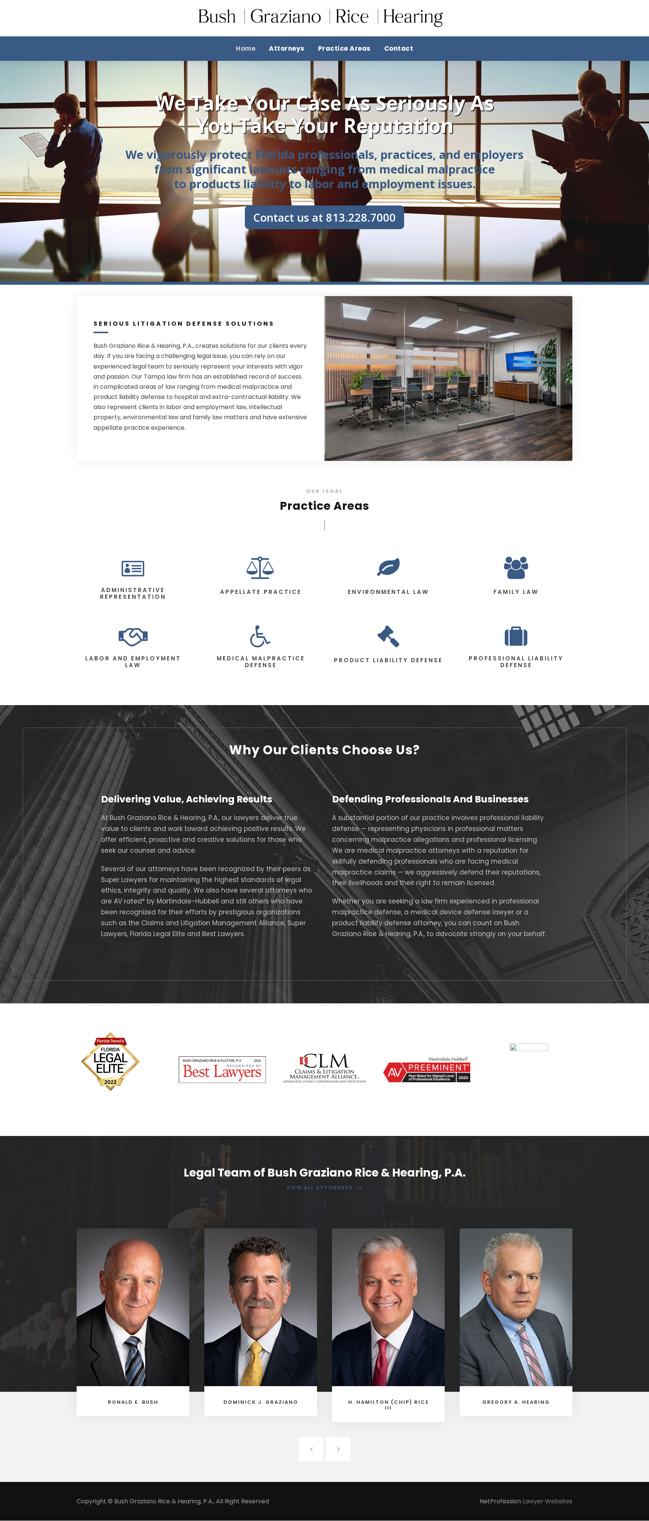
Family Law (516, 592)
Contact (399, 48)
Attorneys (287, 48)
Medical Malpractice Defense (261, 661)
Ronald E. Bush (133, 1402)
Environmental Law (388, 592)
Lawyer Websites (547, 1501)
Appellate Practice (261, 592)
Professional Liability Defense (516, 661)
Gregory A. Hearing (516, 1402)
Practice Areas (344, 48)
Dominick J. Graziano (260, 1402)
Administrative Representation (133, 593)
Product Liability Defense (388, 660)
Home (245, 48)
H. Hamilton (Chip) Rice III (388, 1405)
